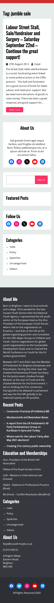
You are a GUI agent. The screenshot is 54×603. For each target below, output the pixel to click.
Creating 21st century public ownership (29, 446)
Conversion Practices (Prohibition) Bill (28, 411)
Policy (13, 252)
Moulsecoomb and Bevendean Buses (27, 417)
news (12, 246)
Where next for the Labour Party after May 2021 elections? (28, 438)
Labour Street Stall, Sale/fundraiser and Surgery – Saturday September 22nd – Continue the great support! (23, 42)
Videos (13, 269)
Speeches (15, 257)
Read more (16, 110)
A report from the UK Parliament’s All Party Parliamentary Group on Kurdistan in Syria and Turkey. (27, 427)
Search (41, 179)
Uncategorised (18, 263)
